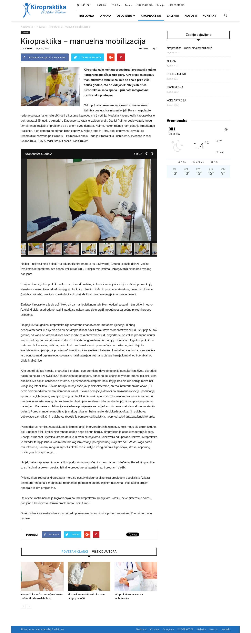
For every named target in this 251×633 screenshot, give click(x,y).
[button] (225, 15)
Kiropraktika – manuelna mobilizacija (189, 48)
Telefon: (116, 5)
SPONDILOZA (175, 87)
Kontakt (209, 15)
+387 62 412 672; (144, 5)
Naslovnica (27, 26)
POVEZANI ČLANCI (75, 551)
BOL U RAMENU (176, 74)
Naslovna (86, 15)
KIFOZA (171, 61)
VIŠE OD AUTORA (104, 551)
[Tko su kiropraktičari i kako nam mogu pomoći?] (89, 576)
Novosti (191, 15)
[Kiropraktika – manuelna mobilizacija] (136, 576)
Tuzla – (128, 5)
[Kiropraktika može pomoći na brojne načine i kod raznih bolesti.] (42, 576)
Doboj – (160, 5)
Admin (29, 48)
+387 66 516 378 (176, 5)
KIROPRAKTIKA (151, 15)
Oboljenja (124, 15)
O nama (105, 15)
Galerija (172, 15)
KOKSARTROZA (176, 100)
